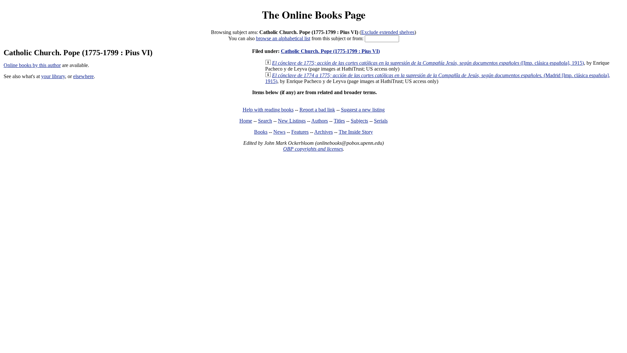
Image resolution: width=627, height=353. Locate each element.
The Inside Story (356, 132)
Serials (381, 121)
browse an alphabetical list (283, 38)
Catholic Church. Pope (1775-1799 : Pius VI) (330, 51)
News (279, 132)
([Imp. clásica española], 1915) (428, 63)
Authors (319, 121)
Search (265, 121)
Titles (339, 121)
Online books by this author (32, 65)
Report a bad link (317, 109)
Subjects (359, 121)
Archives (323, 132)
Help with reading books (268, 109)
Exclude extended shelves (387, 32)
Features (300, 132)
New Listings (292, 121)
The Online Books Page (313, 14)
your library (53, 76)
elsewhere (83, 76)
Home (245, 121)
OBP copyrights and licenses (313, 149)
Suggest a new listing (363, 109)
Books (260, 132)
